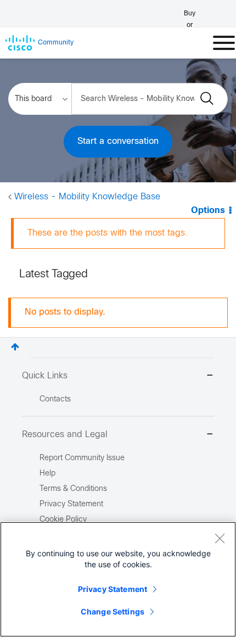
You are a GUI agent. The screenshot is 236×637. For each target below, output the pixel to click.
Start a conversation (118, 141)
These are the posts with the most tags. (107, 233)
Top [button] (15, 346)
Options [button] (208, 210)
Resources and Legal (65, 435)
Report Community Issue (82, 458)
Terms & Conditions (73, 489)
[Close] (219, 538)
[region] (118, 579)
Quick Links (45, 376)
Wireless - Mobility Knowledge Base (87, 197)
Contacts (55, 399)
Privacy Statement (112, 589)
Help (47, 473)
